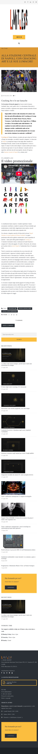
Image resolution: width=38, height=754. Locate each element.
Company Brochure (11, 682)
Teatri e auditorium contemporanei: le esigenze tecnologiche (16, 496)
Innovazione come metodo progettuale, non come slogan (15, 408)
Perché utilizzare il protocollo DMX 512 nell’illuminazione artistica (18, 550)
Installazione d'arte (25, 308)
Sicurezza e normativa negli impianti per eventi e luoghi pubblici (17, 453)
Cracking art (4, 137)
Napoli (4, 141)
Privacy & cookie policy (7, 696)
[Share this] (9, 315)
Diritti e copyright (5, 698)
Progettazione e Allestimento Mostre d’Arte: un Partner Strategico (17, 565)
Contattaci (11, 587)
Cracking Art (28, 239)
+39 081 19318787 (6, 660)
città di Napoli (15, 246)
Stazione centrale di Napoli (11, 152)
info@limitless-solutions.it (8, 670)
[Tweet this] (11, 315)
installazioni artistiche (9, 311)
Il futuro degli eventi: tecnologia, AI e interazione (13, 387)
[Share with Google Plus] (14, 315)
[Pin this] (16, 315)
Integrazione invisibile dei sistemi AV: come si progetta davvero (17, 474)
